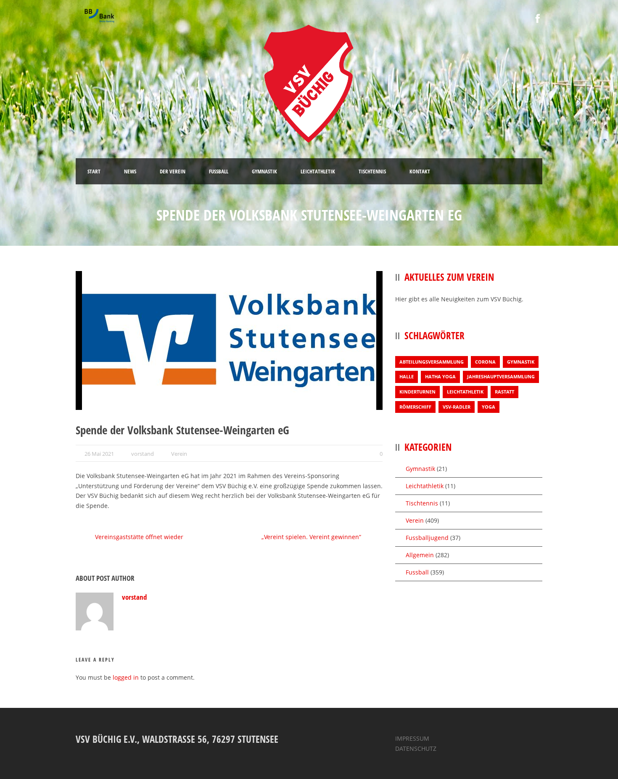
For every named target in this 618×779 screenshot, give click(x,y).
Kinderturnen (417, 391)
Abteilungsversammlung (431, 362)
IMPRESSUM (412, 738)
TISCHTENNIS (372, 171)
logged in (126, 677)
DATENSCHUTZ (415, 748)
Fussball (417, 572)
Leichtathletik (465, 391)
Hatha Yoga (440, 376)
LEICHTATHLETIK (318, 171)
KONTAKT (419, 171)
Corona (485, 362)
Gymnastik (520, 362)
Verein (179, 453)
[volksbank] (229, 340)
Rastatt (504, 391)
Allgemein (420, 555)
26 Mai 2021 (99, 453)
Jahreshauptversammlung (501, 376)
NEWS (130, 171)
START (93, 171)
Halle (406, 376)
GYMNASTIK (264, 171)
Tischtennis (422, 503)
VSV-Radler (456, 407)
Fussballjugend (427, 538)
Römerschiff (415, 407)
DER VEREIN (172, 171)
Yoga (488, 407)
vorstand (142, 453)
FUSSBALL (218, 171)
